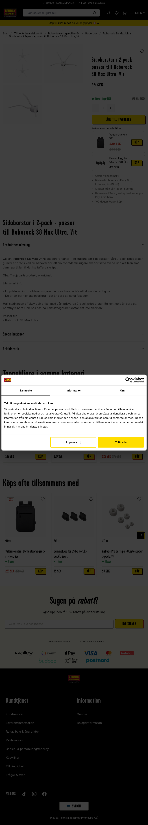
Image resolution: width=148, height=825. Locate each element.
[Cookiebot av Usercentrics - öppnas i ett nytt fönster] (128, 380)
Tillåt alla (121, 442)
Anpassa (71, 442)
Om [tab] (122, 390)
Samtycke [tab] (25, 390)
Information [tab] (74, 390)
